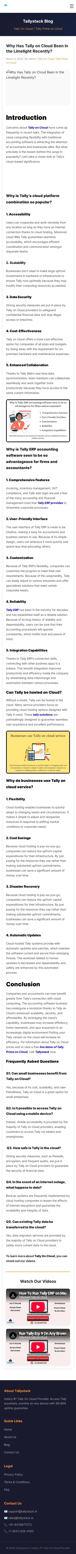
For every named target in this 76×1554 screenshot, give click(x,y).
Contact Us (11, 1452)
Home (8, 1429)
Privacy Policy (13, 1474)
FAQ (7, 1489)
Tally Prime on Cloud (48, 28)
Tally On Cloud (23, 28)
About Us (10, 1437)
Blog (7, 1444)
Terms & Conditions (17, 1482)
